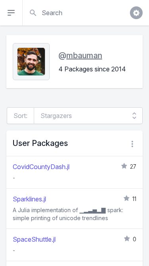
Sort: (20, 116)
